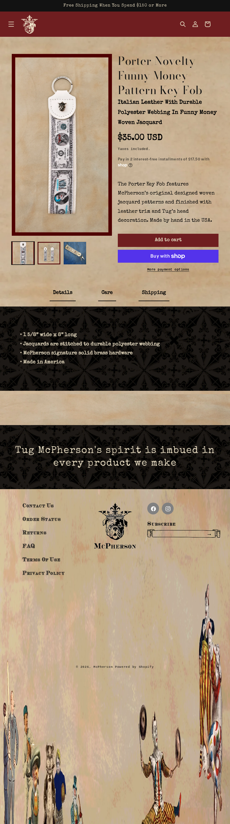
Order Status (41, 518)
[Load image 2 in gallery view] (48, 253)
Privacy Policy (43, 572)
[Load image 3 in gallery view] (74, 253)
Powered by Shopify (134, 667)
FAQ (28, 545)
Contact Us (38, 505)
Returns (34, 532)
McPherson (103, 667)
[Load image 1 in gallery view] (23, 253)
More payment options (168, 270)
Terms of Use (41, 559)
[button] (11, 24)
